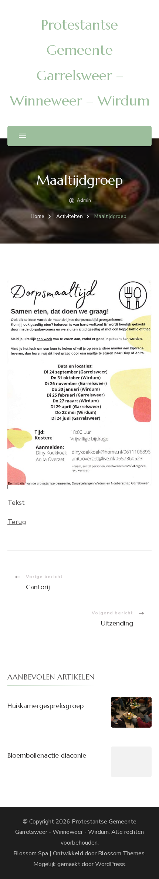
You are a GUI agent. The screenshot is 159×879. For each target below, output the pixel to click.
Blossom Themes (121, 853)
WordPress (110, 864)
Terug (16, 521)
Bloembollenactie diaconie (46, 755)
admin (84, 200)
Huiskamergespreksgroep (45, 705)
